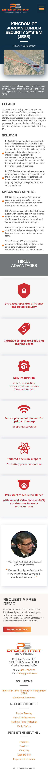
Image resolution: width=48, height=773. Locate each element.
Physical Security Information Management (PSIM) (24, 692)
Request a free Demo (24, 758)
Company (24, 750)
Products (24, 741)
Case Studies (24, 754)
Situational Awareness (24, 697)
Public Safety (24, 726)
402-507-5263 (28, 670)
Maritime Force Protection (24, 721)
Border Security (24, 713)
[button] (41, 8)
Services (24, 746)
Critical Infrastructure (24, 717)
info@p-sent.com (28, 673)
